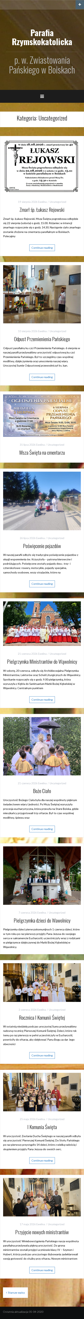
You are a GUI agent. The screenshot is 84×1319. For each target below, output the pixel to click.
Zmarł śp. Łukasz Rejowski (42, 209)
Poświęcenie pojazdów (42, 546)
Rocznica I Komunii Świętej (42, 1017)
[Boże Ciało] (42, 746)
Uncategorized (58, 201)
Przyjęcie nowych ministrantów (42, 1232)
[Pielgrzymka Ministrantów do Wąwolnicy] (42, 623)
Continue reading (42, 247)
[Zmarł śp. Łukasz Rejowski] (42, 166)
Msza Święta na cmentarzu (42, 452)
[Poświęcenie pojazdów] (42, 500)
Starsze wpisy (16, 1292)
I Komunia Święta (42, 1127)
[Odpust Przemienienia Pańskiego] (42, 294)
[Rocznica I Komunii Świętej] (42, 982)
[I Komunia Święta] (42, 1091)
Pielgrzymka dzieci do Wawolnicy (42, 920)
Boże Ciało (42, 791)
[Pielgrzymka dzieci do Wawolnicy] (42, 875)
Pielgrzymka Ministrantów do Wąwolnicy (42, 661)
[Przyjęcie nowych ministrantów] (42, 1196)
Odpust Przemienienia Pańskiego (42, 339)
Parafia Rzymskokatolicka (42, 36)
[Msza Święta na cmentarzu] (42, 415)
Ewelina (42, 201)
